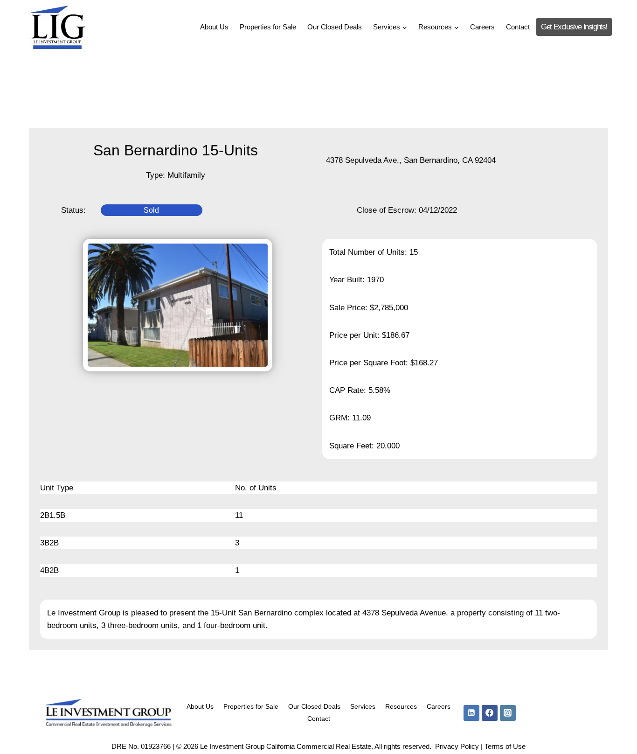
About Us (214, 27)
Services (362, 706)
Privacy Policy (457, 746)
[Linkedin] (471, 713)
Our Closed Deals (334, 27)
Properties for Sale (268, 27)
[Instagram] (508, 713)
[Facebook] (490, 713)
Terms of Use (505, 746)
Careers (482, 27)
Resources (401, 706)
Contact (518, 27)
